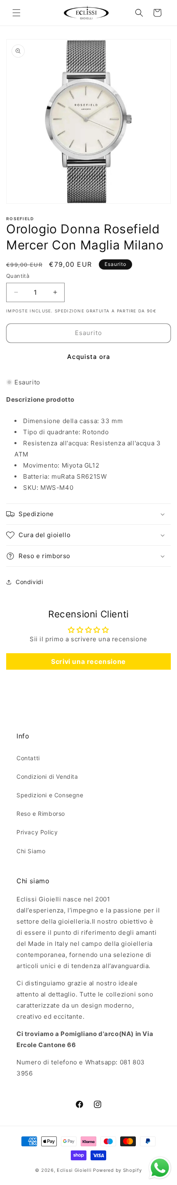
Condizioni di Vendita (47, 776)
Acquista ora (88, 357)
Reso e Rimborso (40, 813)
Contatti (28, 757)
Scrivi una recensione (88, 661)
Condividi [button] (29, 581)
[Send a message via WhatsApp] (160, 1168)
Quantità (17, 275)
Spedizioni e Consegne (50, 795)
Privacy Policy (37, 832)
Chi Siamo (30, 850)
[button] (16, 13)
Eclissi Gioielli (74, 1170)
